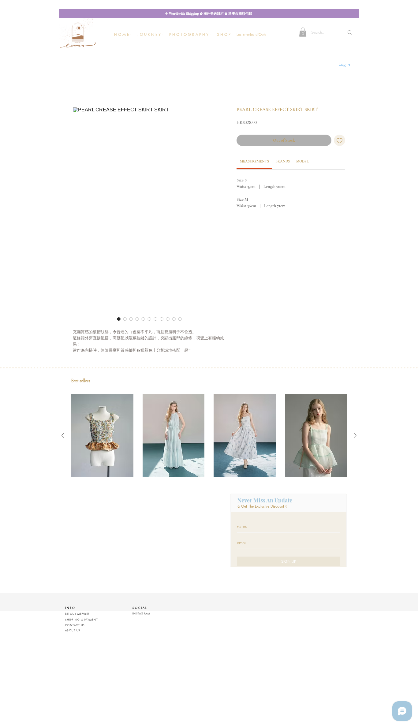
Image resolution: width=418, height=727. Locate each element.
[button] (150, 34)
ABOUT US (72, 630)
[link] (254, 161)
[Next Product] (355, 435)
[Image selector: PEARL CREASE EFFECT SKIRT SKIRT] (119, 319)
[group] (209, 435)
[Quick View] (102, 435)
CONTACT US (74, 625)
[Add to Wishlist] (339, 140)
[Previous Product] (62, 435)
